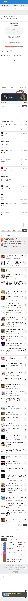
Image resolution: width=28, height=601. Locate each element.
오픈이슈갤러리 (5, 5)
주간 (11, 539)
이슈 (24, 539)
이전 (14, 106)
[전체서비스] (26, 1)
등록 (25, 224)
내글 (4, 8)
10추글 (24, 8)
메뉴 (2, 102)
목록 (3, 106)
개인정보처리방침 (12, 567)
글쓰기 (26, 5)
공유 (21, 87)
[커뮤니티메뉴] (2, 1)
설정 (21, 565)
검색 (20, 525)
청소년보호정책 (21, 567)
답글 (3, 129)
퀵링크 (17, 565)
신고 (7, 87)
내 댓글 (14, 8)
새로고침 (25, 121)
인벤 (5, 2)
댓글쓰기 (25, 106)
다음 (19, 106)
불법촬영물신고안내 (14, 569)
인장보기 (5, 102)
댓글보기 (25, 230)
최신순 (11, 121)
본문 (9, 106)
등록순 (8, 121)
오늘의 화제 (4, 539)
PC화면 (12, 565)
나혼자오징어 (5, 18)
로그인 (7, 565)
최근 (3, 525)
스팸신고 (12, 87)
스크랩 (24, 87)
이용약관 (5, 567)
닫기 (26, 591)
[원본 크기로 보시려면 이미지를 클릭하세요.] (14, 37)
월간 (17, 539)
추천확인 (3, 87)
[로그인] (23, 1)
